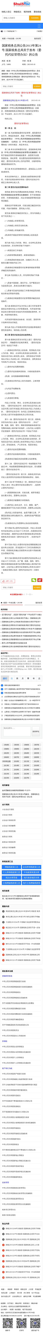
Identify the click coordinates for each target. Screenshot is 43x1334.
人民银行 (12, 1293)
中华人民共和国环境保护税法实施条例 (16, 1172)
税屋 (3, 38)
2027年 (26, 778)
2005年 (36, 753)
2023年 (26, 774)
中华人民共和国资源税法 (11, 1106)
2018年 (16, 770)
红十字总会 (35, 1293)
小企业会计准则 (8, 809)
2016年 (36, 765)
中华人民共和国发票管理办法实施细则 (16, 1204)
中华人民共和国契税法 (10, 1144)
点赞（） (10, 581)
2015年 (26, 765)
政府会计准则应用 (9, 842)
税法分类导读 (11, 878)
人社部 (31, 1289)
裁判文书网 (27, 1296)
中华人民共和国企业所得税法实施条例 (16, 1052)
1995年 (16, 745)
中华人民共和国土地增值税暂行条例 (15, 1117)
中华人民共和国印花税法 (11, 1095)
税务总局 (24, 1289)
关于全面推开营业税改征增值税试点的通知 (18, 1003)
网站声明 (18, 1303)
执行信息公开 (6, 1296)
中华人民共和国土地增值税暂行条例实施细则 (19, 1123)
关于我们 (10, 1303)
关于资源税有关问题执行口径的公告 (15, 1112)
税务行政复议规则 (9, 1215)
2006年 (6, 757)
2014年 (16, 765)
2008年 (26, 757)
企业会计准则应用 (9, 820)
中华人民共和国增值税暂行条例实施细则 (17, 987)
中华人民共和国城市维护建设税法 (14, 1090)
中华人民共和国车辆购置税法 (13, 1019)
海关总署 (4, 1293)
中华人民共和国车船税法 (11, 1128)
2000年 (26, 749)
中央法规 (10, 38)
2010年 (16, 761)
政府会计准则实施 (9, 853)
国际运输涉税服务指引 (12, 685)
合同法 (14, 142)
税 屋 (9, 61)
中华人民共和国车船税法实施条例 (14, 1133)
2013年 (18, 38)
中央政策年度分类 (31, 872)
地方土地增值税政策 (31, 883)
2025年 (6, 778)
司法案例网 (37, 1296)
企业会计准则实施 (9, 831)
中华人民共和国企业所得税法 (13, 1047)
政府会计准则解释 (9, 847)
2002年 (6, 753)
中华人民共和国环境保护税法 (13, 1166)
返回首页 (37, 38)
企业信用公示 (17, 1296)
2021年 (6, 774)
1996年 (26, 745)
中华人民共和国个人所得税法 (13, 1057)
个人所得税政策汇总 (11, 872)
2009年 (36, 757)
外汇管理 (27, 1293)
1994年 (6, 745)
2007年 (16, 757)
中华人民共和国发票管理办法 (21, 108)
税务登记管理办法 (9, 1210)
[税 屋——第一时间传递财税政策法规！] (21, 6)
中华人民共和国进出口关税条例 (14, 1036)
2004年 (26, 753)
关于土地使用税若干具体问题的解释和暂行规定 (19, 1085)
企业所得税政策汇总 (31, 867)
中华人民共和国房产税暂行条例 (14, 1074)
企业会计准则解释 (9, 826)
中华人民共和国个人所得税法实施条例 (16, 1063)
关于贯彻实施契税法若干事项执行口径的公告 (19, 1150)
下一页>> (29, 594)
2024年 (36, 774)
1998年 (6, 749)
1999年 (16, 749)
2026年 (16, 778)
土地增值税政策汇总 (11, 883)
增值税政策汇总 (11, 867)
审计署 (19, 1293)
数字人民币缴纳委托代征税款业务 (14, 643)
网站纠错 (34, 1303)
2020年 (36, 770)
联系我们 (26, 1303)
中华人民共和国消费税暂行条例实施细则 (17, 1014)
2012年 (36, 761)
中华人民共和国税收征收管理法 (22, 105)
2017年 (6, 770)
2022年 (16, 774)
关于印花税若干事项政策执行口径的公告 (17, 1101)
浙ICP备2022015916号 (31, 1316)
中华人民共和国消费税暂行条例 (14, 1009)
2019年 (26, 770)
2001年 (36, 749)
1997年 (36, 745)
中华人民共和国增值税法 (11, 992)
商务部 (16, 1289)
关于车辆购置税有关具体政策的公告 (15, 1025)
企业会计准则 (7, 815)
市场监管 (38, 1289)
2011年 (26, 761)
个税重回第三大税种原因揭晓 (14, 31)
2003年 (16, 753)
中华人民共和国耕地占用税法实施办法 (16, 1161)
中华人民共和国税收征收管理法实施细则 (21, 152)
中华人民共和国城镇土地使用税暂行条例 (17, 1079)
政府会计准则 (7, 837)
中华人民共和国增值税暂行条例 (14, 981)
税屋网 (3, 1303)
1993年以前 (6, 761)
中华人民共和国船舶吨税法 (12, 1177)
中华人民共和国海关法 (10, 1030)
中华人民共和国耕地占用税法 (13, 1155)
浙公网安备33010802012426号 (11, 1316)
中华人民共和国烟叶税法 (11, 1139)
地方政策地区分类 (31, 878)
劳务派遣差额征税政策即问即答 (15, 693)
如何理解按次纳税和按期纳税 (13, 790)
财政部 (10, 1289)
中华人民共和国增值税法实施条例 (14, 998)
